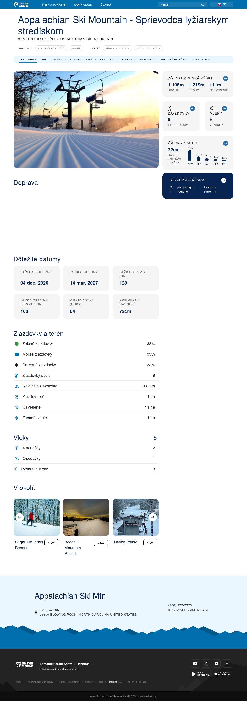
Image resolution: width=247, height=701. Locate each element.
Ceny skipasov (203, 59)
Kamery (75, 59)
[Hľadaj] (203, 4)
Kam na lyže (83, 4)
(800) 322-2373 (180, 605)
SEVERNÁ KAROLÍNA (37, 39)
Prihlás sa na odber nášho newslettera (59, 668)
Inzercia (84, 664)
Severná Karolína (51, 48)
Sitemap (89, 681)
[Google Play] (201, 674)
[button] (86, 217)
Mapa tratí (148, 59)
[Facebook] (227, 663)
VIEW (51, 542)
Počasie (59, 59)
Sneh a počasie (53, 4)
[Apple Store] (222, 674)
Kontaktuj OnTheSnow (56, 664)
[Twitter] (206, 663)
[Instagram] (216, 663)
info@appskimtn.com (188, 610)
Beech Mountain (149, 48)
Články (106, 4)
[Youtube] (195, 663)
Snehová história (174, 59)
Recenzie (128, 59)
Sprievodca (28, 59)
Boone (76, 48)
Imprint (19, 681)
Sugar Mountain (118, 48)
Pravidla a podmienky (69, 681)
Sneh (45, 59)
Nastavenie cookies (137, 681)
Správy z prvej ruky (101, 59)
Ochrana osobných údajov (40, 681)
